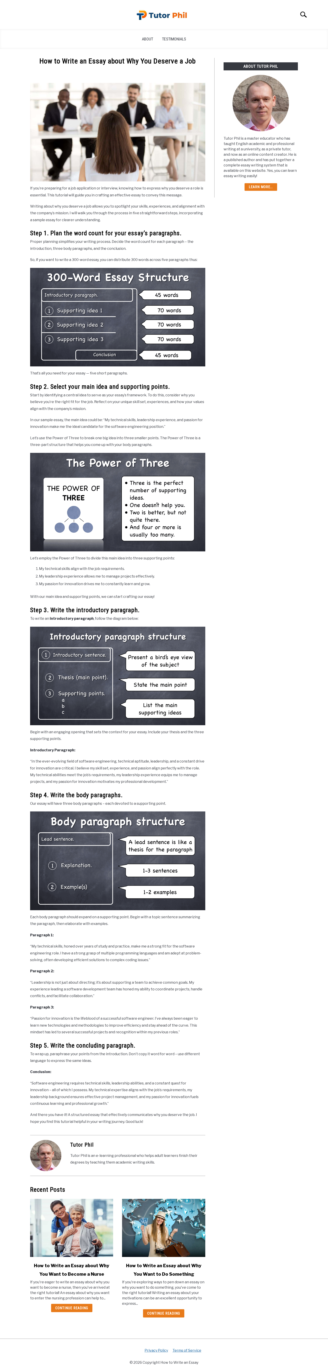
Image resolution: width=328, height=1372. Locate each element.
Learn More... (261, 187)
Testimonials (174, 39)
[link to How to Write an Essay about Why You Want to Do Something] (163, 1228)
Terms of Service (186, 1350)
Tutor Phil (82, 1145)
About (147, 39)
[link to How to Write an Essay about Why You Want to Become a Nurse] (71, 1228)
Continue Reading (71, 1308)
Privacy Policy (156, 1350)
